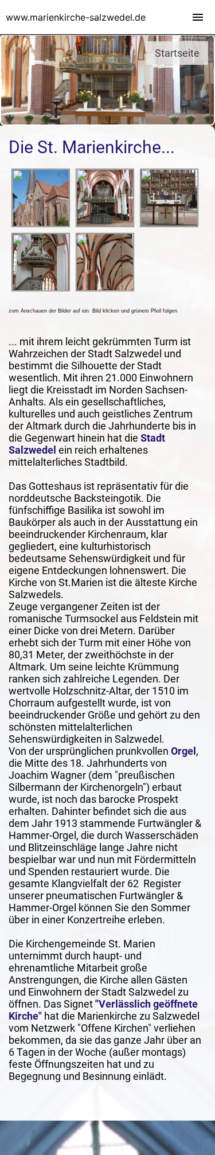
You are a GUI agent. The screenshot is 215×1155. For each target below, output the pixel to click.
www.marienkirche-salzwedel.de (76, 17)
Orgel (183, 751)
